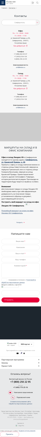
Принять (9, 434)
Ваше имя (20, 241)
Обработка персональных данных (20, 404)
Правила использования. (27, 431)
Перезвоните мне (23, 397)
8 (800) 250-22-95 (21, 59)
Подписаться (35, 330)
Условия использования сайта (20, 402)
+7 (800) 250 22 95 (20, 381)
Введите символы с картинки (11, 285)
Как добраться (19, 46)
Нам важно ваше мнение (23, 392)
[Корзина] (32, 2)
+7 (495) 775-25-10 (20, 387)
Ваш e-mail (20, 253)
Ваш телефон (20, 259)
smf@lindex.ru (20, 67)
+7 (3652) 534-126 (20, 56)
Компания (20, 247)
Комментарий (20, 266)
